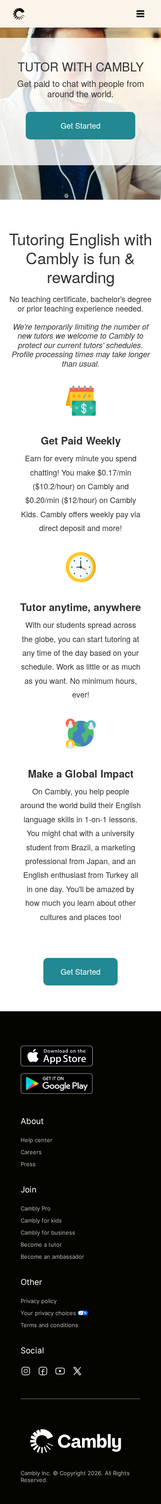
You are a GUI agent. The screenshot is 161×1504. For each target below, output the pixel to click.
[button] (80, 1312)
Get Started (80, 125)
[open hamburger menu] (140, 13)
